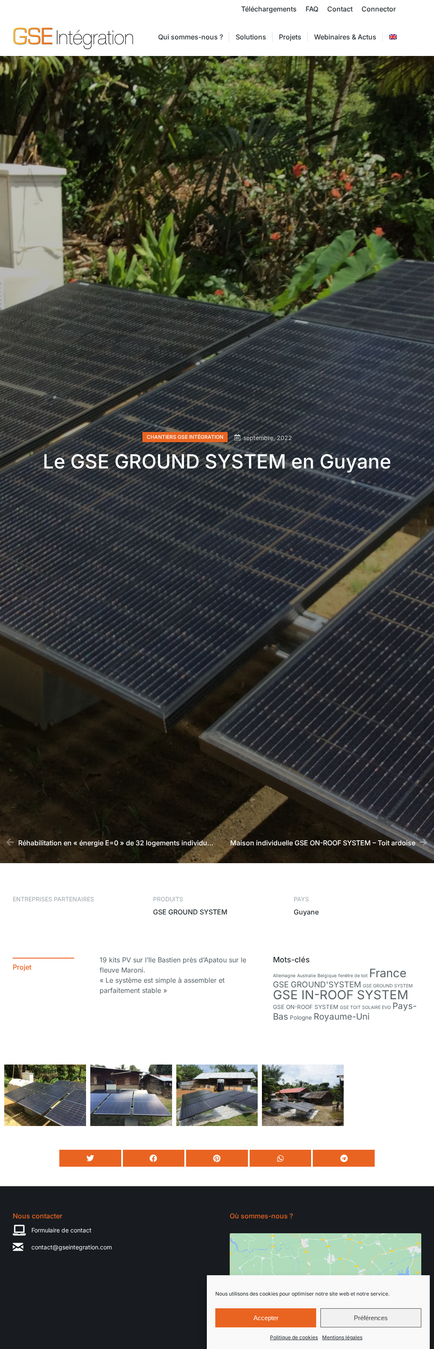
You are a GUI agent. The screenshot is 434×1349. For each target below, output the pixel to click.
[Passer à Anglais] (393, 37)
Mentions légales (342, 1337)
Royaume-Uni (342, 1016)
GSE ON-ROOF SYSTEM (305, 1006)
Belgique (327, 975)
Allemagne (284, 975)
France (387, 973)
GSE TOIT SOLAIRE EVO (365, 1007)
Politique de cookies (294, 1337)
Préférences (371, 1317)
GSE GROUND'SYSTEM (317, 984)
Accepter (265, 1317)
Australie (306, 975)
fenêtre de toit (352, 975)
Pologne (301, 1017)
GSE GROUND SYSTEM (388, 986)
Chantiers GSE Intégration (185, 437)
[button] (90, 1158)
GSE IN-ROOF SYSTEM (341, 994)
